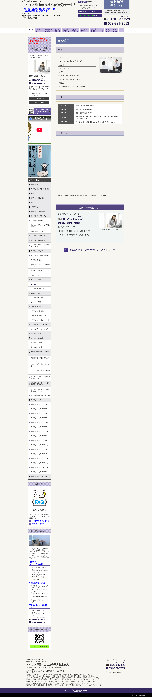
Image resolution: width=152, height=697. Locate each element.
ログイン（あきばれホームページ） (142, 695)
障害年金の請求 (33, 86)
